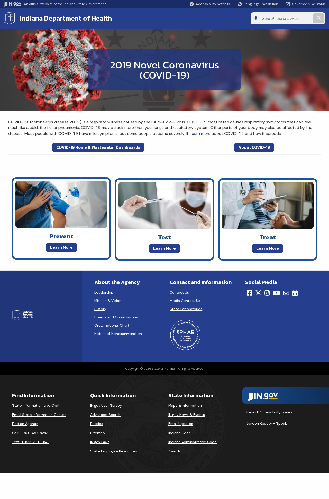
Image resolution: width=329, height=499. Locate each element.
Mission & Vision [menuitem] (107, 300)
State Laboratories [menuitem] (186, 309)
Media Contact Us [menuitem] (185, 300)
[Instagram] (267, 293)
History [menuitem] (100, 309)
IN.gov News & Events (186, 414)
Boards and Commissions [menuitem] (116, 317)
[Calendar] (295, 293)
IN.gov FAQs (99, 442)
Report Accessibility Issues (269, 412)
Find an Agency (25, 423)
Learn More (61, 247)
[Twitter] (258, 293)
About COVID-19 (254, 147)
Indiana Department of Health (66, 18)
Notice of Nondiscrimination (118, 333)
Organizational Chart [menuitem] (111, 325)
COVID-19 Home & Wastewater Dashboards (98, 147)
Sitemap (97, 433)
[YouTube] (276, 293)
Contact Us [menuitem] (179, 292)
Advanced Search (105, 414)
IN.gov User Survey (106, 405)
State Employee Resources (113, 451)
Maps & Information (185, 405)
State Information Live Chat (36, 405)
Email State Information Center (39, 414)
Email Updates (180, 423)
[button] (210, 4)
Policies (96, 423)
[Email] (286, 293)
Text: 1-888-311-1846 (30, 442)
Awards (174, 451)
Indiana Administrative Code (192, 442)
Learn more (200, 133)
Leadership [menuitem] (103, 292)
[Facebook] (249, 293)
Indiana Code (179, 433)
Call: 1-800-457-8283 (30, 433)
